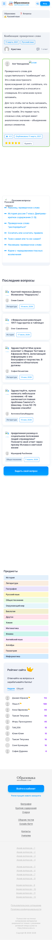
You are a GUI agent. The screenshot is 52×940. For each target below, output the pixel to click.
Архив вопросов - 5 (26, 866)
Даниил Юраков (20, 698)
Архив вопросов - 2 (26, 852)
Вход (45, 4)
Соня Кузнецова (20, 745)
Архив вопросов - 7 (26, 874)
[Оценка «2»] (9, 143)
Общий (19, 688)
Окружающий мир (15, 605)
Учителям (26, 835)
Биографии (26, 804)
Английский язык (14, 639)
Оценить (28, 143)
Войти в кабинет (26, 788)
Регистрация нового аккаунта (26, 795)
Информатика (13, 656)
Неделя (11, 688)
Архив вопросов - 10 (26, 889)
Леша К (15, 704)
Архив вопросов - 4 (26, 860)
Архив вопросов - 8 (26, 878)
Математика (12, 628)
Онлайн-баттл (26, 824)
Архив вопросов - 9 (25, 885)
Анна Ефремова (20, 709)
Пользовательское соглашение (26, 905)
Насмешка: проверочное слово (24, 244)
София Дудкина (20, 751)
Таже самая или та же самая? (24, 238)
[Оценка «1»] (6, 143)
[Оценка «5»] (19, 143)
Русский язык (28, 42)
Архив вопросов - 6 (26, 870)
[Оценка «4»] (16, 143)
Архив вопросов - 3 (26, 856)
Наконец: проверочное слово (24, 207)
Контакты (26, 831)
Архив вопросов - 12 (26, 897)
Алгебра (10, 645)
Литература (11, 306)
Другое (9, 617)
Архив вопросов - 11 (26, 893)
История (10, 335)
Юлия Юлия (18, 733)
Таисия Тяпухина (20, 715)
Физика (9, 634)
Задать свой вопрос (26, 470)
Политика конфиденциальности (26, 909)
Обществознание (13, 459)
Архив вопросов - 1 (26, 848)
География (11, 589)
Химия (9, 622)
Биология (10, 611)
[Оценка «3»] (12, 143)
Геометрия (11, 650)
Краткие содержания (26, 808)
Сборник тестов (26, 819)
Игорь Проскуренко (22, 721)
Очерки (26, 812)
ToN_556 (16, 727)
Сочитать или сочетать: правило (25, 233)
